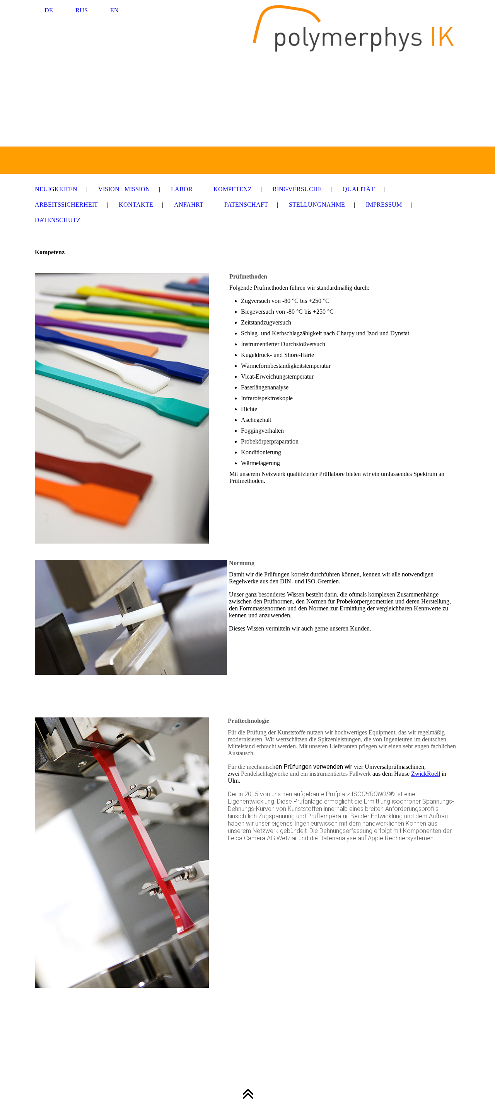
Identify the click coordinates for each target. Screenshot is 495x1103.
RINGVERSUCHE (297, 189)
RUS (81, 10)
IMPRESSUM (384, 204)
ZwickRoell (425, 773)
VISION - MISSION (124, 189)
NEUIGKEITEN (56, 189)
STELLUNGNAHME (317, 204)
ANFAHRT (188, 204)
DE (48, 10)
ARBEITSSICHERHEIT (66, 204)
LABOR (182, 189)
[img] (247, 87)
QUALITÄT (359, 189)
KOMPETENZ (232, 189)
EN (114, 10)
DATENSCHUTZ (57, 220)
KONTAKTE (136, 204)
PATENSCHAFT (246, 204)
